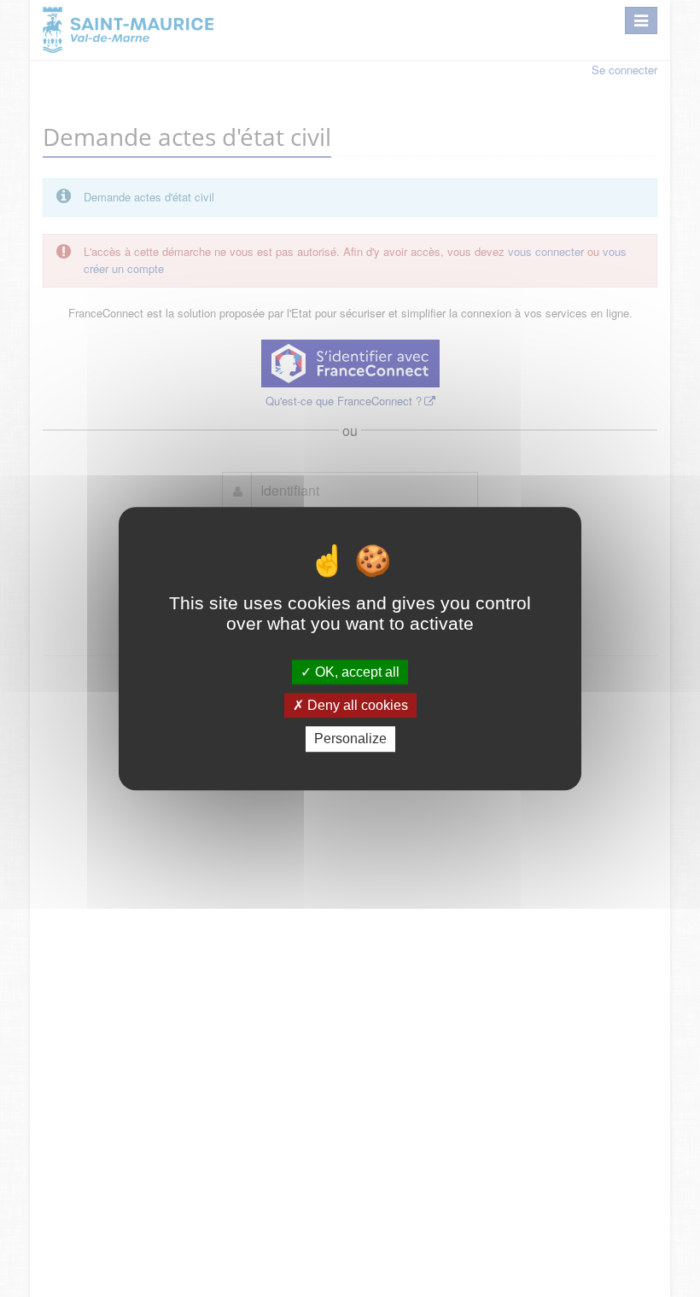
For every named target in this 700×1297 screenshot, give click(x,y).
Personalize (350, 739)
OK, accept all (356, 672)
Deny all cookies (356, 705)
